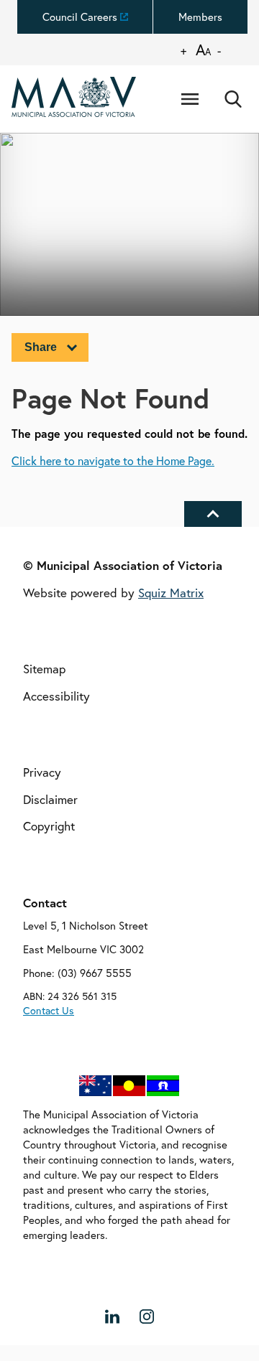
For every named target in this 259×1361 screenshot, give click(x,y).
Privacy (42, 772)
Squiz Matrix (171, 592)
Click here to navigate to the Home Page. (113, 461)
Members (200, 16)
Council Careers (79, 16)
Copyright (49, 826)
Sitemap (44, 668)
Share (40, 347)
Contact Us (48, 1010)
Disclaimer (50, 799)
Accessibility (56, 696)
